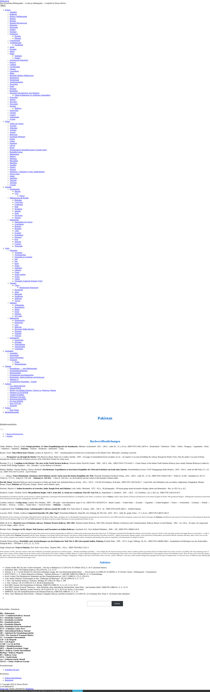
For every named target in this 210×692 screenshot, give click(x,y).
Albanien (13, 12)
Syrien (17, 277)
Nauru (17, 362)
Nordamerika (15, 189)
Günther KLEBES (17, 395)
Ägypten (13, 126)
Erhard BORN (15, 388)
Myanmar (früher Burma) (24, 329)
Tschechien (14, 110)
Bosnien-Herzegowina (18, 23)
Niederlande (14, 80)
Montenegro (14, 78)
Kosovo (13, 62)
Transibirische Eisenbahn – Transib (23, 382)
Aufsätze (10, 436)
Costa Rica (19, 202)
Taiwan (17, 301)
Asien (7, 248)
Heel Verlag (14, 410)
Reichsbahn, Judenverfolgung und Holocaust (27, 377)
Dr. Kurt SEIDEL (16, 401)
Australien (14, 353)
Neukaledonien (20, 364)
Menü (3, 6)
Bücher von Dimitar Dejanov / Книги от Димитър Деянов (33, 390)
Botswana (13, 134)
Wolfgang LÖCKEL (18, 397)
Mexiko (18, 191)
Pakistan (18, 314)
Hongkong (19, 290)
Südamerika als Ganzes (23, 222)
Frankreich (14, 34)
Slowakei (13, 102)
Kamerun (13, 143)
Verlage (8, 408)
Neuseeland (14, 355)
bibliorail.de (4, 1)
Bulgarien (13, 25)
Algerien (13, 130)
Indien (17, 309)
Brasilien (18, 229)
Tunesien (13, 183)
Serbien (13, 100)
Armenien (18, 253)
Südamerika (14, 220)
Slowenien (14, 104)
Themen (8, 366)
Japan (17, 292)
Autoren (8, 384)
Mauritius (13, 163)
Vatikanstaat (14, 117)
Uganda (13, 185)
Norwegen (14, 84)
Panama (18, 218)
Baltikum (13, 14)
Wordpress (29, 689)
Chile (17, 231)
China (17, 285)
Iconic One (4, 689)
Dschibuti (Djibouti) (17, 137)
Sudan (12, 176)
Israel (17, 263)
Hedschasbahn (15, 373)
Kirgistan (18, 342)
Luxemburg (14, 71)
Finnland (13, 32)
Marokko (13, 159)
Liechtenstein (15, 67)
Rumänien (14, 91)
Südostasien (14, 318)
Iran (16, 261)
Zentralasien (14, 338)
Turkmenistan (20, 347)
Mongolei (18, 294)
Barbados (18, 200)
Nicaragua (18, 215)
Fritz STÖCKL (16, 403)
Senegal (13, 169)
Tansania (13, 180)
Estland (12, 30)
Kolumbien (19, 235)
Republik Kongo (16, 152)
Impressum (9, 680)
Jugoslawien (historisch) (19, 60)
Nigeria (12, 167)
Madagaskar (14, 154)
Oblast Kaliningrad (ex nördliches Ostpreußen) (32, 95)
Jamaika (18, 211)
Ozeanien (13, 360)
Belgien (13, 19)
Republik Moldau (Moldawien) (22, 75)
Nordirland (19, 45)
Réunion (18, 38)
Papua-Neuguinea (16, 358)
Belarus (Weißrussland (18, 16)
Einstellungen (77, 691)
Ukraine (13, 113)
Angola (12, 132)
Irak (16, 259)
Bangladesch (19, 307)
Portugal (13, 89)
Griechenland (15, 40)
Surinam (18, 242)
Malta (12, 73)
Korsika (18, 36)
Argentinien (19, 224)
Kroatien (13, 49)
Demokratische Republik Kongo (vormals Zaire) (28, 150)
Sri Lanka (18, 316)
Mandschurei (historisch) (28, 288)
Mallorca (18, 108)
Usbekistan (19, 349)
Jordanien (18, 268)
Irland (12, 47)
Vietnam (18, 336)
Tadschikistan (20, 344)
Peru (16, 239)
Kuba (17, 213)
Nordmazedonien (16, 82)
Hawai (22, 196)
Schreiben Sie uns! (12, 670)
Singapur (18, 331)
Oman (17, 272)
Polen (12, 86)
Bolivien (18, 226)
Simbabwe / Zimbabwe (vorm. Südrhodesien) (27, 172)
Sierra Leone (15, 174)
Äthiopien (13, 128)
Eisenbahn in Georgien (23, 257)
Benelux (13, 21)
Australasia (9, 351)
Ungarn (13, 115)
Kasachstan (19, 340)
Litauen (13, 69)
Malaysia (18, 327)
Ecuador (18, 233)
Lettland (13, 65)
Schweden (14, 97)
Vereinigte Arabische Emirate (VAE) (29, 281)
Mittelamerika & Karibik (19, 198)
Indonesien (19, 323)
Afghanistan (19, 305)
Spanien (13, 106)
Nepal (17, 312)
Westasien (13, 250)
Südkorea (18, 298)
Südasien (13, 303)
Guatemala (19, 204)
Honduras (18, 209)
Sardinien (18, 56)
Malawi (13, 156)
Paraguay (18, 237)
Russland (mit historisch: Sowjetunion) (24, 93)
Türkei (17, 279)
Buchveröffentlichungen (15, 434)
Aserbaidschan (20, 255)
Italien (12, 54)
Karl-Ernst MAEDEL (18, 399)
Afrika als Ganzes (16, 124)
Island (12, 51)
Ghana (12, 141)
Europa (7, 10)
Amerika (8, 187)
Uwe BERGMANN (17, 386)
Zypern (12, 119)
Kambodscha (20, 320)
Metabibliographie (12, 412)
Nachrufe (13, 406)
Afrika (7, 121)
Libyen (12, 145)
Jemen (17, 266)
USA (17, 194)
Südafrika (13, 178)
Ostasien (13, 283)
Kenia (12, 148)
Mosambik (14, 161)
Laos (16, 325)
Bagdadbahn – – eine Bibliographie (23, 368)
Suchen (117, 603)
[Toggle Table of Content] (2, 430)
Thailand (18, 333)
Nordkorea (19, 296)
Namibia (13, 165)
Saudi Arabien (20, 274)
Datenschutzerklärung (13, 678)
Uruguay (18, 244)
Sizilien (17, 58)
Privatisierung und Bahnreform (21, 375)
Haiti (16, 207)
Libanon (18, 270)
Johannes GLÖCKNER (19, 392)
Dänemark (14, 27)
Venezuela (18, 246)
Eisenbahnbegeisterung (18, 371)
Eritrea (12, 139)
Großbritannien (15, 43)
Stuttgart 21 (14, 379)
